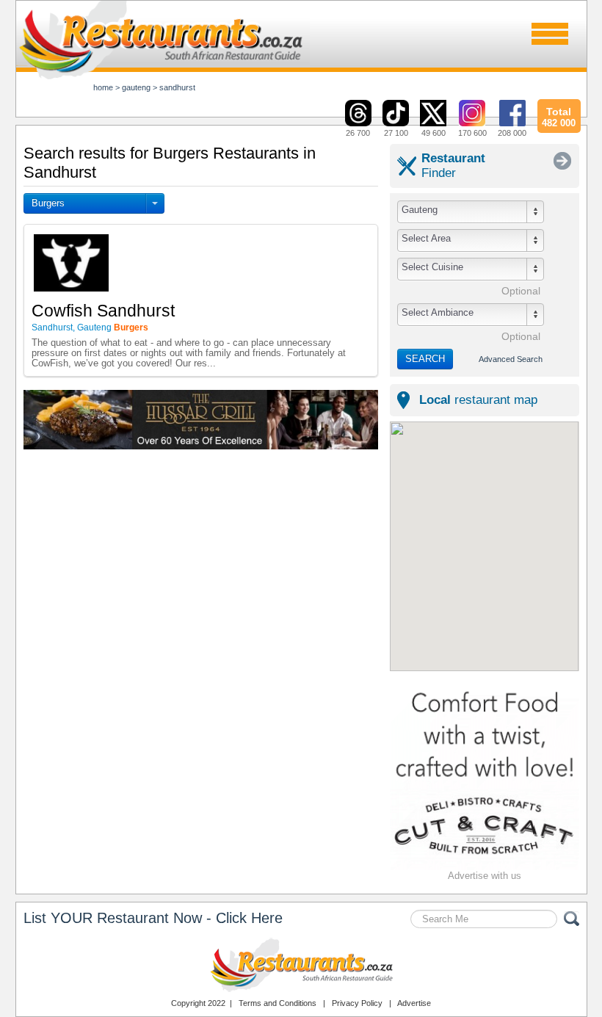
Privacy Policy (357, 1003)
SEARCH (425, 358)
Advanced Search (511, 359)
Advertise (414, 1003)
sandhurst (177, 87)
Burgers (48, 203)
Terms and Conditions (277, 1003)
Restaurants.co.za (301, 964)
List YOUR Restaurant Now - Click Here (153, 918)
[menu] (550, 34)
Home (103, 87)
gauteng (136, 87)
